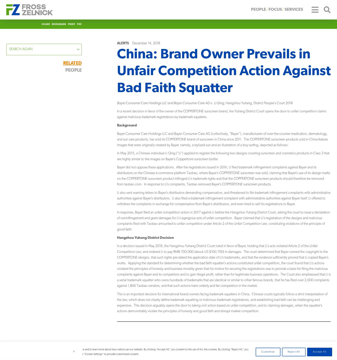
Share (46, 24)
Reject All (294, 351)
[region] (168, 350)
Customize (268, 351)
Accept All (319, 351)
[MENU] (312, 10)
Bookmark (59, 24)
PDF (79, 24)
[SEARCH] (325, 10)
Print (71, 24)
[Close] (75, 351)
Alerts (123, 43)
